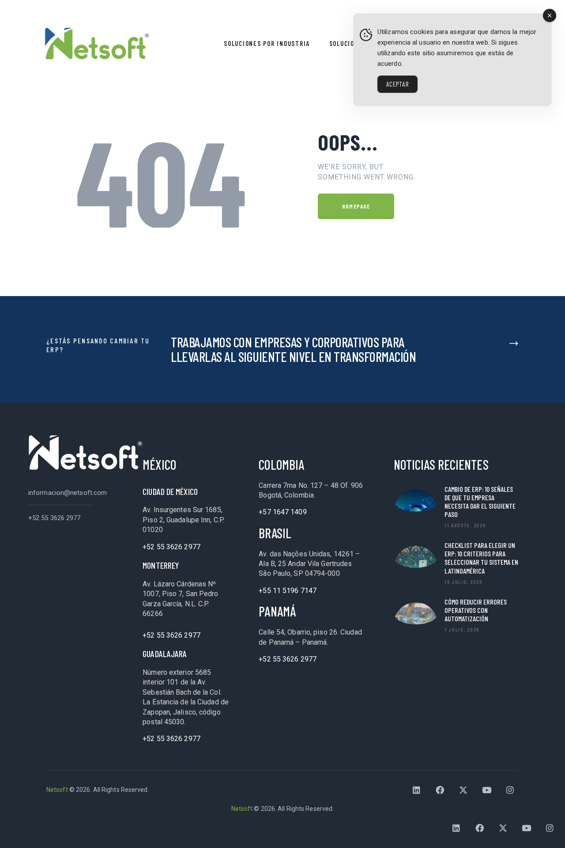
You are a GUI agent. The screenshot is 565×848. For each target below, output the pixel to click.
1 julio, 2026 (461, 629)
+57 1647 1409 (282, 512)
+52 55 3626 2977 (54, 518)
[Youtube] (486, 790)
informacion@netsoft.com (67, 493)
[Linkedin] (416, 790)
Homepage (356, 206)
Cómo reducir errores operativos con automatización (475, 610)
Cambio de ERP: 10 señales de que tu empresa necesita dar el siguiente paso (480, 502)
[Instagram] (510, 790)
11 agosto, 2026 (465, 525)
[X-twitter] (463, 790)
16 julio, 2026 (463, 581)
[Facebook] (440, 790)
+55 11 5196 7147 (287, 590)
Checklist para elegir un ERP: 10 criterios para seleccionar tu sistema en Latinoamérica (481, 558)
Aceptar (397, 84)
